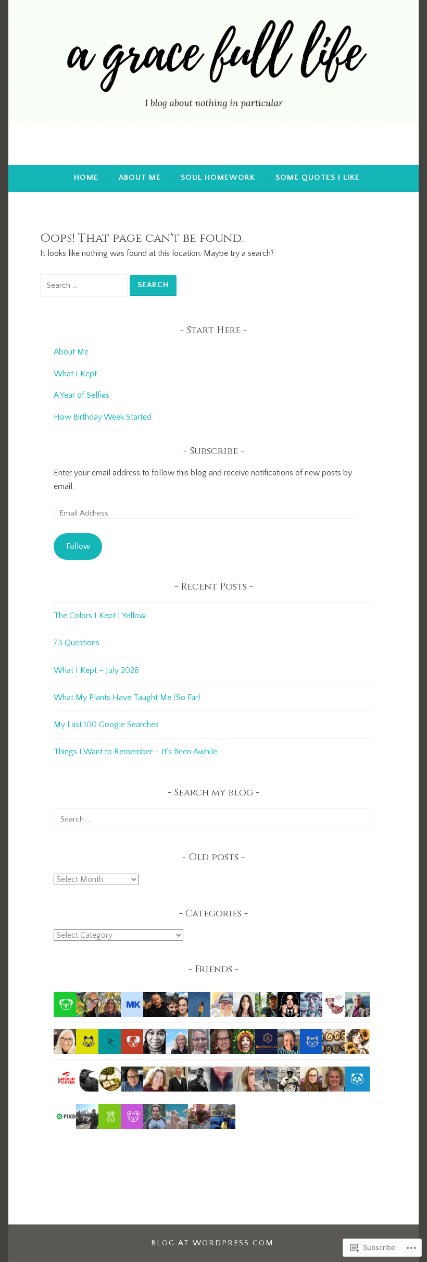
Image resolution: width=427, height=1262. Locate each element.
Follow (78, 546)
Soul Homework (218, 177)
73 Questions (76, 642)
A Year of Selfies (81, 395)
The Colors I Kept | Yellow (100, 615)
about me (140, 177)
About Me (72, 352)
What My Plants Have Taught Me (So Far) (127, 697)
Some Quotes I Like (317, 177)
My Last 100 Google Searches (106, 724)
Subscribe (214, 451)
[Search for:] (85, 285)
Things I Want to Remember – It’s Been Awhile (135, 751)
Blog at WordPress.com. (214, 1243)
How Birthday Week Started (103, 417)
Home (86, 177)
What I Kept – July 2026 (96, 670)
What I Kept (75, 373)
